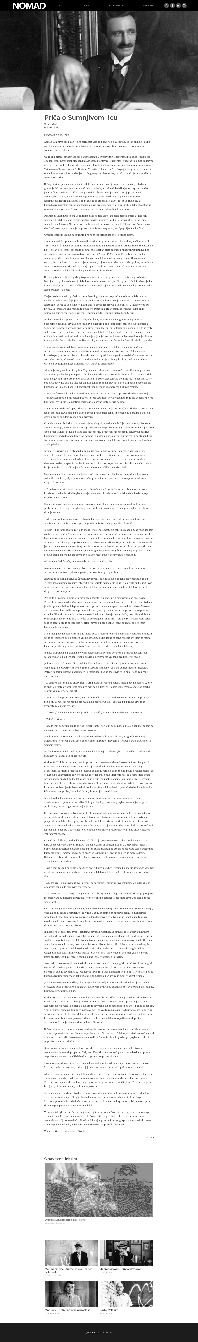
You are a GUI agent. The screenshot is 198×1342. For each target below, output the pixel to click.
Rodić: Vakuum (109, 1310)
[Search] (166, 5)
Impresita (106, 1332)
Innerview (148, 5)
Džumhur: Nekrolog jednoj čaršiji (65, 1219)
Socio (62, 5)
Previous (48, 1195)
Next (150, 1195)
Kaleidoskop (116, 5)
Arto (87, 5)
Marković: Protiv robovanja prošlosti (67, 1310)
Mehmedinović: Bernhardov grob (121, 1269)
